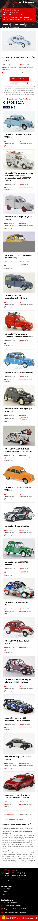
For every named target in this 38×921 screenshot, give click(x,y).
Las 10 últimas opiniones (13, 819)
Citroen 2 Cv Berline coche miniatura (16, 17)
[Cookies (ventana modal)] (3, 917)
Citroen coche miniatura (12, 12)
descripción (9, 814)
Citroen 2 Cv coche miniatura (14, 15)
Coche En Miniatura (12, 10)
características (25, 814)
